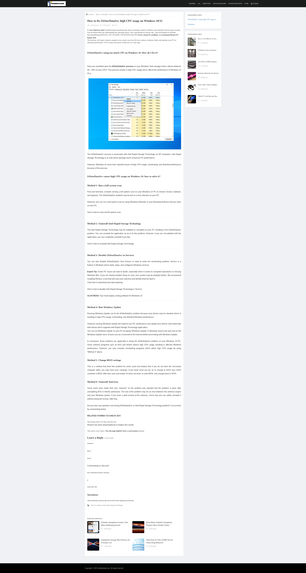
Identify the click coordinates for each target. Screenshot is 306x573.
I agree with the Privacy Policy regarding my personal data (119, 500)
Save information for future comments (98, 472)
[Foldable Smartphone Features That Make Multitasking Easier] (93, 527)
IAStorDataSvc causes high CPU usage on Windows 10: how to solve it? (203, 19)
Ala (199, 3)
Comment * (90, 443)
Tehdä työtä (207, 3)
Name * (89, 451)
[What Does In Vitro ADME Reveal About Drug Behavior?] (138, 545)
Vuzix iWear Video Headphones (208, 85)
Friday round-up (99, 500)
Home (98, 14)
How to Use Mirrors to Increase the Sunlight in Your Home (208, 39)
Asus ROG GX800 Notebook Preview (208, 62)
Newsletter (191, 24)
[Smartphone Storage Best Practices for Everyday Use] (93, 545)
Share (98, 35)
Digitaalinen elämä (219, 3)
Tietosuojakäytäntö (235, 3)
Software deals (91, 500)
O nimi (246, 3)
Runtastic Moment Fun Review (208, 73)
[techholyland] (57, 3)
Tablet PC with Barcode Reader (208, 96)
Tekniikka (192, 3)
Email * (89, 458)
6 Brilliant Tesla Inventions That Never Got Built (208, 50)
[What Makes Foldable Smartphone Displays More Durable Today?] (138, 527)
